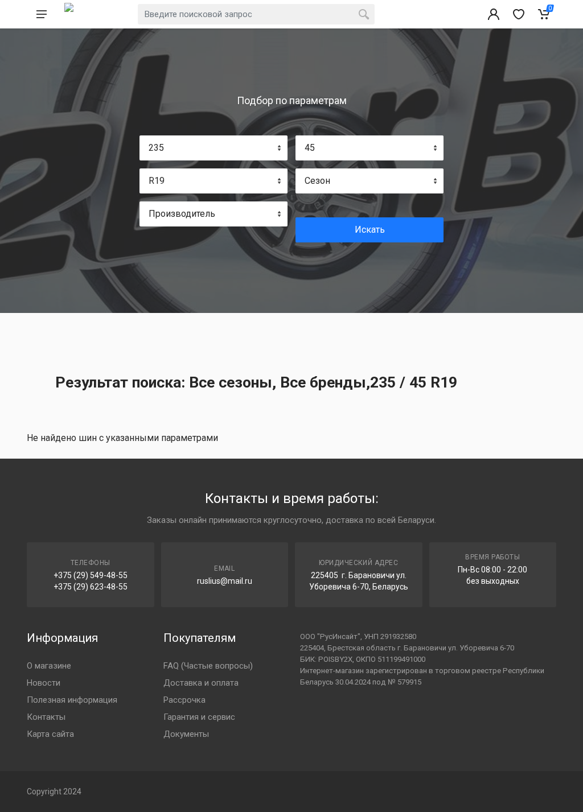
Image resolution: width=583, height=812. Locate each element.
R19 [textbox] (157, 180)
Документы (186, 734)
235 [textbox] (156, 147)
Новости (43, 683)
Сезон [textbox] (317, 180)
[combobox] (213, 147)
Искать (370, 229)
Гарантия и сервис (199, 717)
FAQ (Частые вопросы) (208, 666)
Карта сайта (50, 734)
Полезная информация (72, 700)
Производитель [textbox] (182, 213)
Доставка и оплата (201, 683)
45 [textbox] (310, 147)
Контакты (46, 717)
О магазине (49, 666)
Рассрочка (184, 700)
